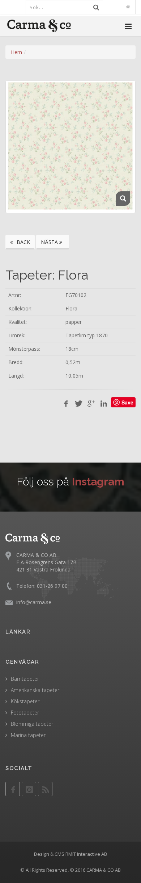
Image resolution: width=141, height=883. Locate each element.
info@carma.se (33, 602)
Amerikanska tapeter (35, 690)
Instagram (98, 481)
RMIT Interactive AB (86, 854)
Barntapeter (25, 678)
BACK (22, 242)
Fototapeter (25, 712)
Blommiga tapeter (32, 723)
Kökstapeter (25, 701)
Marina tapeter (28, 735)
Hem (16, 52)
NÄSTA (50, 242)
